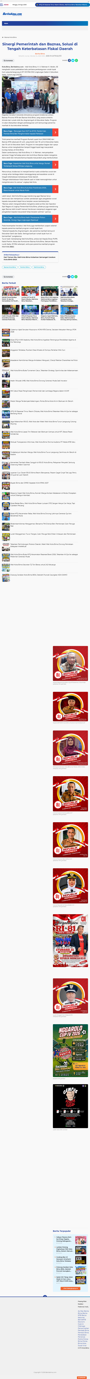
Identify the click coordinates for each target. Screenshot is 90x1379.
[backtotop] (45, 1297)
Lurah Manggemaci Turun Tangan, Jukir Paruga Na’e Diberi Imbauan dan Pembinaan (43, 534)
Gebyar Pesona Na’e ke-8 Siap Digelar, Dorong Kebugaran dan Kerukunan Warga (64, 1239)
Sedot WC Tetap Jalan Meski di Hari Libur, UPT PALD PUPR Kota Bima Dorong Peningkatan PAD (64, 1279)
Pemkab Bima (83, 1330)
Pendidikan (82, 1335)
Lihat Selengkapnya (70, 1288)
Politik (80, 1339)
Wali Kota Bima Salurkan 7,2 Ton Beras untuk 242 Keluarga (33, 565)
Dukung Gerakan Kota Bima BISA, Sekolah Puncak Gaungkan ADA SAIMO (38, 575)
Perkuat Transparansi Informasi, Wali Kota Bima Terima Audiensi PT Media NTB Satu (42, 442)
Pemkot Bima (25, 267)
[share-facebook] (69, 60)
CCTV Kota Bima (83, 1348)
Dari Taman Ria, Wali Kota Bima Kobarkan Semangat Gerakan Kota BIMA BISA (29, 258)
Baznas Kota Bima (10, 267)
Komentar (9, 277)
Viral (84, 1346)
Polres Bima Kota (82, 1342)
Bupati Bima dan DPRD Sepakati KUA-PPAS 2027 (29, 483)
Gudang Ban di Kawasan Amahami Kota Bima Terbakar (63, 1259)
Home (6, 5)
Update (82, 1377)
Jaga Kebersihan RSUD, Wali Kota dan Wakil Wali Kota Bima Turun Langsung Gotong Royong (63, 4)
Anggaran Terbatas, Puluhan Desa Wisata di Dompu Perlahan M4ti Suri (37, 350)
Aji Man (81, 1311)
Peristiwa (81, 1337)
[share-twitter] (72, 60)
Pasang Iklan (82, 1301)
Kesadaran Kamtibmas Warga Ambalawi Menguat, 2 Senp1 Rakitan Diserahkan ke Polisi (44, 360)
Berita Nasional (82, 1316)
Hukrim (81, 1324)
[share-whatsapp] (76, 60)
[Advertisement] (40, 598)
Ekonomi (81, 1322)
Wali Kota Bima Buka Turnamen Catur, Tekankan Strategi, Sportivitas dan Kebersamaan (44, 371)
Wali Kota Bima (39, 267)
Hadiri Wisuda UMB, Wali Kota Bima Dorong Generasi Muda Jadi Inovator (38, 381)
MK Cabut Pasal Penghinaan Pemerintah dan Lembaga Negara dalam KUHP (39, 391)
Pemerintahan (83, 1328)
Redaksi (80, 1304)
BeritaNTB (82, 1320)
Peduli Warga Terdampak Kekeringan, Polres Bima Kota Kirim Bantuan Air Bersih (41, 401)
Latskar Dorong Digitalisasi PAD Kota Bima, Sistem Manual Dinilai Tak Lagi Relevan (64, 1249)
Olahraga (81, 1326)
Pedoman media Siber (84, 1307)
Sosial (80, 1346)
